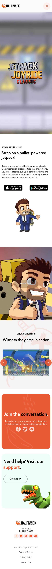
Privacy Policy (26, 557)
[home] (11, 6)
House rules (26, 562)
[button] (46, 6)
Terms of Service (26, 552)
